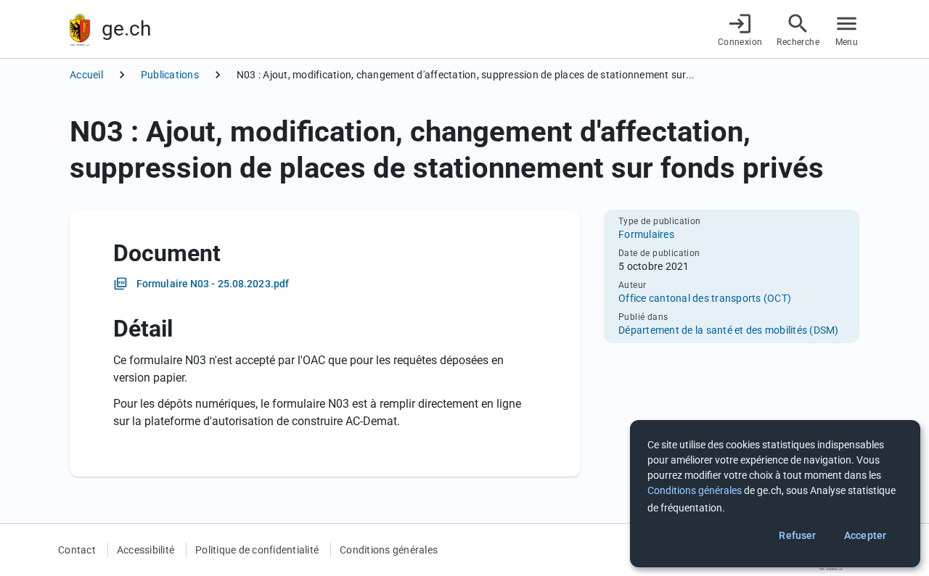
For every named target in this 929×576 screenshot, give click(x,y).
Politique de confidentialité (257, 550)
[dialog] (775, 493)
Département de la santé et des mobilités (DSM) (728, 330)
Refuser (797, 535)
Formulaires (646, 234)
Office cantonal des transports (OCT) (704, 298)
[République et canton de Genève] (80, 29)
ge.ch (126, 29)
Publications (170, 75)
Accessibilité (145, 550)
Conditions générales (389, 550)
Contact (77, 550)
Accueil (86, 75)
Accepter (865, 535)
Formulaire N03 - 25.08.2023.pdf (212, 283)
